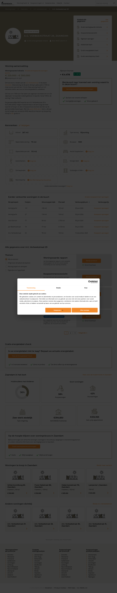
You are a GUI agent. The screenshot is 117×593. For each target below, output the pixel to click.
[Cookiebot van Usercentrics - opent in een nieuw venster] (90, 281)
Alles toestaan (84, 310)
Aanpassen (57, 310)
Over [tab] (85, 288)
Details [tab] (58, 288)
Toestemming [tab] (31, 288)
